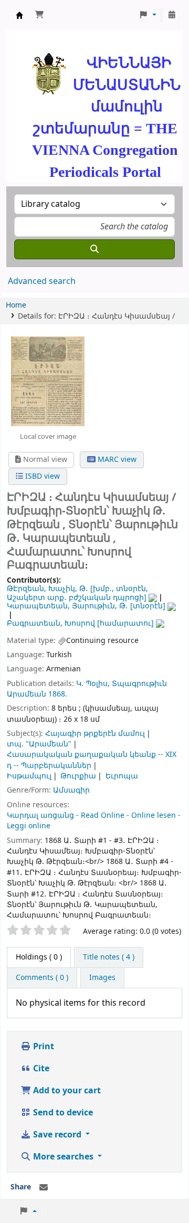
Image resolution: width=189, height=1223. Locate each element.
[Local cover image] (47, 381)
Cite (40, 1068)
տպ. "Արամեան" (39, 744)
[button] (39, 15)
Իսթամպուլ (29, 776)
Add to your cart (66, 1090)
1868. (57, 694)
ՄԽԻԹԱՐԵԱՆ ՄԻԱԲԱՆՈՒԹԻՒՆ (19, 15)
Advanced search (42, 281)
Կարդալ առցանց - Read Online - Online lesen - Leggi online (94, 820)
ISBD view (41, 476)
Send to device (62, 1112)
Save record (57, 1135)
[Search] (94, 249)
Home (16, 305)
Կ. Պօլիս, (93, 683)
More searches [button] (63, 1157)
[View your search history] (172, 15)
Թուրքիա (78, 776)
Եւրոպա (122, 776)
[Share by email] (43, 1188)
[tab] (108, 957)
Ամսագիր (71, 790)
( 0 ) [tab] (39, 957)
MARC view (116, 459)
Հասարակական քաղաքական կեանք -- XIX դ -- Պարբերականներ (91, 760)
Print (42, 1046)
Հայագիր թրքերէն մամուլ (95, 733)
